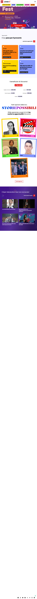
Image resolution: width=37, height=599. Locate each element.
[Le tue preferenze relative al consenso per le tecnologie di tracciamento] (35, 596)
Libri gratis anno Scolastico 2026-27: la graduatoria (9, 52)
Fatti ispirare (19, 182)
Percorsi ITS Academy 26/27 (9, 66)
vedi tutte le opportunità (27, 41)
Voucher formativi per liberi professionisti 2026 (27, 52)
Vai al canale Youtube (28, 195)
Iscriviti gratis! (18, 25)
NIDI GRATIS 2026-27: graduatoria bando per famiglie (26, 67)
